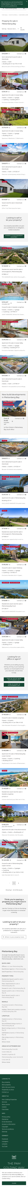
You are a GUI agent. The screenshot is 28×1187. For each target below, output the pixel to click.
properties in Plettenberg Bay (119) (14, 1010)
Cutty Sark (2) (6, 1059)
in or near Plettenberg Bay (12, 966)
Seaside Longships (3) (8, 1054)
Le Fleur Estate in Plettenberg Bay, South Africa (13, 428)
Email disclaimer (7, 1121)
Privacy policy (6, 1116)
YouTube (4, 1146)
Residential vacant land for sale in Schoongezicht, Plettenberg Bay (12, 270)
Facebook (5, 1139)
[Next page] (18, 883)
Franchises (5, 1109)
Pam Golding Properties (9, 1099)
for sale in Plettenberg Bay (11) (12, 980)
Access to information (8, 1124)
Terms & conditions (8, 1129)
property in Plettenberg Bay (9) (12, 1024)
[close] (26, 2)
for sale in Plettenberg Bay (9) (13, 988)
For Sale (4, 15)
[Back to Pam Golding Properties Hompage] (14, 1157)
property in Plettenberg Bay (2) (12, 1038)
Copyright (5, 1126)
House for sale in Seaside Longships (13, 307)
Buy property (6, 1082)
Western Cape (23, 15)
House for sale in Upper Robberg (12, 568)
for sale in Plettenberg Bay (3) (13, 992)
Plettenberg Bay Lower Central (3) (12, 1057)
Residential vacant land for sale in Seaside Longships (12, 793)
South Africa (13, 15)
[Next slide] (26, 42)
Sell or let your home (8, 1087)
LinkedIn (4, 1144)
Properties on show (8, 1089)
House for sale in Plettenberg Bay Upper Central (12, 864)
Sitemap (4, 1131)
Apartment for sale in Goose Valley (12, 95)
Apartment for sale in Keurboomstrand (14, 829)
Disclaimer (5, 1119)
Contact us (20, 53)
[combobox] (13, 29)
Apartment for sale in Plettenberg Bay (14, 498)
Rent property (6, 1084)
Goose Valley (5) (6, 1052)
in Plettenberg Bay (14, 969)
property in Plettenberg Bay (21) (12, 1020)
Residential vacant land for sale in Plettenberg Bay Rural (12, 605)
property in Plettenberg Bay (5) (13, 1029)
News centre (6, 1104)
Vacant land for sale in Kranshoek (12, 203)
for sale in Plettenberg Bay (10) (11, 984)
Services (4, 1102)
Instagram (5, 1141)
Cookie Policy (6, 1178)
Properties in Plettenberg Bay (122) (12, 1006)
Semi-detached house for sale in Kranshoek (12, 58)
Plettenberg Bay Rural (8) (10, 1049)
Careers (4, 1107)
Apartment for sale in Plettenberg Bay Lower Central (14, 755)
